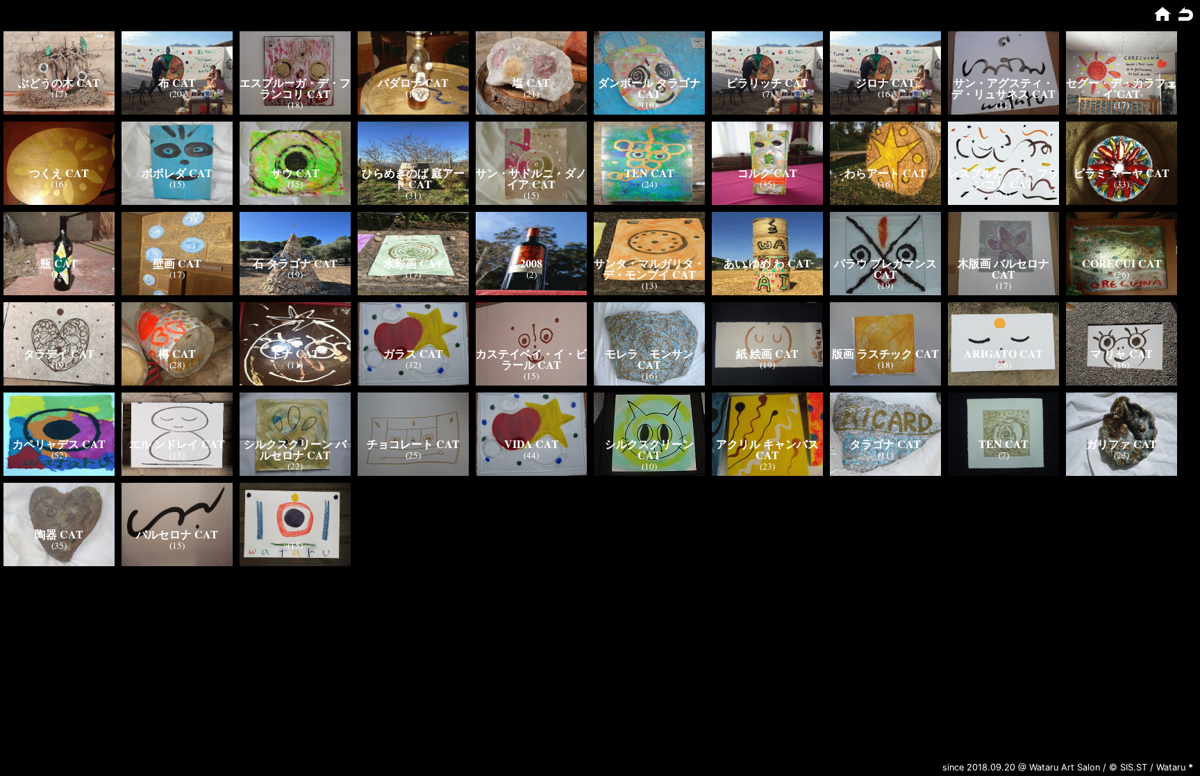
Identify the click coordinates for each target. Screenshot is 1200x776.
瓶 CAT (59, 263)
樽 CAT (177, 353)
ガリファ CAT (1121, 444)
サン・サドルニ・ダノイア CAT (531, 178)
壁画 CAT (177, 263)
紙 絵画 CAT (767, 353)
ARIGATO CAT (1003, 353)
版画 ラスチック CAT (885, 353)
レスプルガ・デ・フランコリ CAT (1003, 178)
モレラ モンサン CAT (649, 358)
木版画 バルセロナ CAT (1003, 268)
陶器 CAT (59, 534)
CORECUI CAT (1122, 263)
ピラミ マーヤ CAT (1121, 173)
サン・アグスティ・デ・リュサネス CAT (1003, 87)
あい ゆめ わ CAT (767, 263)
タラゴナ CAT (885, 444)
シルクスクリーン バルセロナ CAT (295, 449)
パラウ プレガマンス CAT (885, 268)
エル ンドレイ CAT (177, 444)
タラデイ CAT (59, 353)
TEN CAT (649, 173)
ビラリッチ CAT (767, 82)
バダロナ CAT (413, 82)
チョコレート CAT (413, 444)
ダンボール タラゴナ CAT (649, 87)
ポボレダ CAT (177, 173)
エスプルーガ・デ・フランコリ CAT (295, 87)
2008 (531, 263)
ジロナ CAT (885, 82)
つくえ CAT (59, 173)
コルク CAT (767, 173)
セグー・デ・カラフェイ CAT (1121, 87)
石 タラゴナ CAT (295, 263)
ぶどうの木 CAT (59, 82)
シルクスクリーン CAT (649, 449)
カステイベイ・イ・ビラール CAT (531, 358)
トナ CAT (295, 353)
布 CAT (177, 82)
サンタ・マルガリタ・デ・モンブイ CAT (649, 268)
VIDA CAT (531, 444)
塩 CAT (531, 82)
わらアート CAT (885, 173)
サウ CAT (295, 173)
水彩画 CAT (413, 263)
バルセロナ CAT (177, 534)
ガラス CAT (413, 353)
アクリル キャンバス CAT (767, 449)
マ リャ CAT (1121, 353)
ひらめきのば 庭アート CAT (413, 178)
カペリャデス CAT (59, 444)
